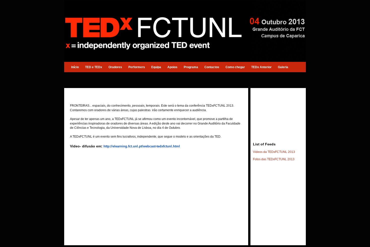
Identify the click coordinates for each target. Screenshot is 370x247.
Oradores (115, 67)
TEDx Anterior (261, 67)
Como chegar (235, 67)
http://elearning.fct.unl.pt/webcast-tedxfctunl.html (141, 146)
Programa (191, 67)
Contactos (211, 67)
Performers (136, 67)
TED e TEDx (93, 67)
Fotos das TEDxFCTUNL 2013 (273, 159)
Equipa (156, 67)
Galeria (283, 67)
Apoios (172, 67)
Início (75, 67)
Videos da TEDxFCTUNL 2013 (274, 152)
